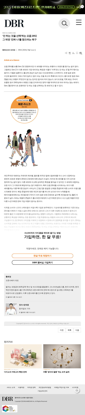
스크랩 (77, 53)
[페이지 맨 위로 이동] (77, 390)
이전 (62, 330)
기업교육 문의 (42, 391)
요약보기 (81, 53)
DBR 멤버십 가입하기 (42, 262)
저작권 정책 (31, 387)
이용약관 (21, 387)
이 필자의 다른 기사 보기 (14, 297)
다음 (77, 330)
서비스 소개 (11, 387)
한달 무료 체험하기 (42, 256)
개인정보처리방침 (45, 387)
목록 (69, 330)
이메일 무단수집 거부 (61, 387)
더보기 (66, 53)
